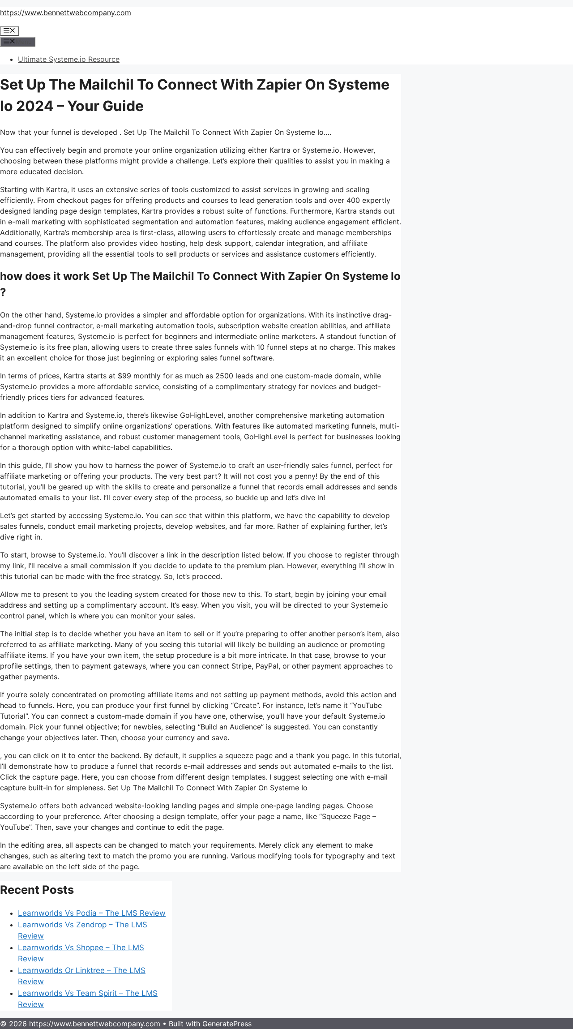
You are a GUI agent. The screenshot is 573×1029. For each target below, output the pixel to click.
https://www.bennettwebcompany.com (65, 12)
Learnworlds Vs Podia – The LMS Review (92, 913)
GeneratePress (227, 1023)
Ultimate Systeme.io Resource (69, 59)
